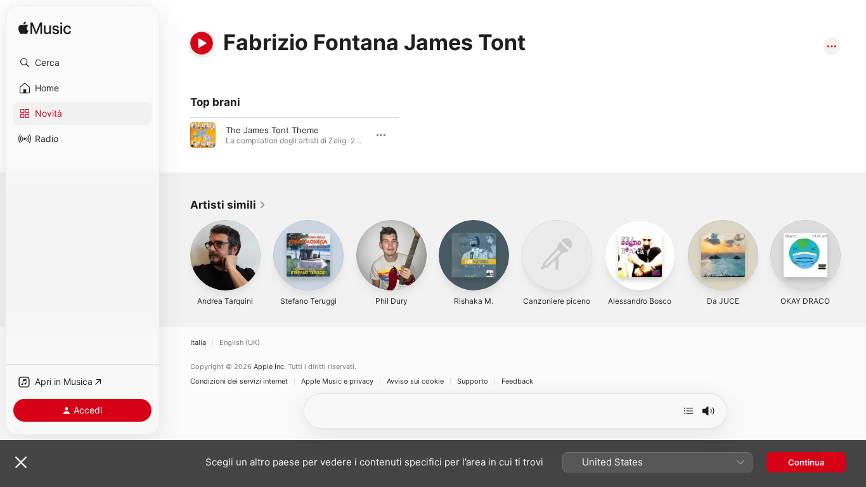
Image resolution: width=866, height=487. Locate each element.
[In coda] (688, 411)
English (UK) (239, 342)
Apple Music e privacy (337, 381)
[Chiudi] (21, 462)
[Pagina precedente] (177, 254)
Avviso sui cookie (415, 381)
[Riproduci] (201, 43)
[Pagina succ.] (853, 254)
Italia (198, 342)
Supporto (472, 381)
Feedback (517, 381)
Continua (806, 462)
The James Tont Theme (272, 130)
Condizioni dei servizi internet (239, 381)
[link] (228, 205)
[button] (82, 63)
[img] (44, 29)
